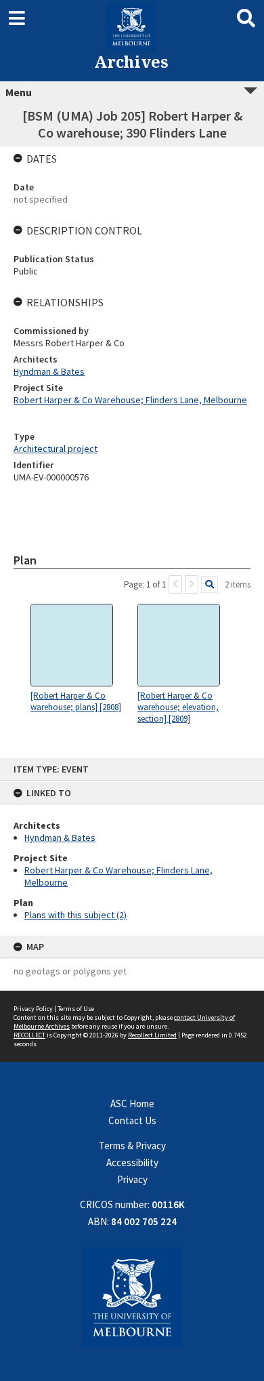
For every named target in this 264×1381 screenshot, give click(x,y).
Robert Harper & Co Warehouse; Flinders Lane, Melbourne (130, 400)
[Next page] (191, 584)
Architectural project (55, 448)
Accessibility (132, 1162)
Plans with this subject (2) (75, 915)
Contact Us (132, 1120)
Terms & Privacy (132, 1145)
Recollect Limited (152, 1035)
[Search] (209, 584)
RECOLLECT (29, 1035)
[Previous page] (175, 584)
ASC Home (132, 1103)
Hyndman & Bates (59, 837)
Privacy (132, 1179)
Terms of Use (76, 1008)
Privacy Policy (33, 1008)
